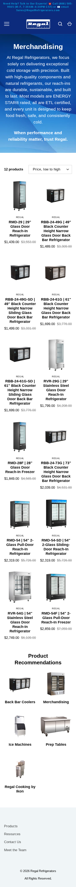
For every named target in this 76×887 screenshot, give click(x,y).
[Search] (60, 23)
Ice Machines (20, 744)
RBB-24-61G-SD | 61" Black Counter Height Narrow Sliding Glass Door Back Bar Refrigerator (20, 392)
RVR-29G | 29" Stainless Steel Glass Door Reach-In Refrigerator (56, 390)
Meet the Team (15, 850)
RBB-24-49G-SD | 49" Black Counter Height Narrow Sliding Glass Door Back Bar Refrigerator (20, 310)
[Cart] (69, 23)
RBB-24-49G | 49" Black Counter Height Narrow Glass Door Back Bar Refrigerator (56, 231)
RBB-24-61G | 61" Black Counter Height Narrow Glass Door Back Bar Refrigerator (56, 308)
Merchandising (56, 702)
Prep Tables (56, 744)
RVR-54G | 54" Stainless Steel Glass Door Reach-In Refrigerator (20, 622)
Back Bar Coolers (20, 702)
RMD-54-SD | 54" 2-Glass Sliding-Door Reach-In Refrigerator (56, 547)
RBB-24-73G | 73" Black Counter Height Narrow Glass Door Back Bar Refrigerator (56, 472)
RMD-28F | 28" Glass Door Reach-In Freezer (20, 467)
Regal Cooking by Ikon (20, 789)
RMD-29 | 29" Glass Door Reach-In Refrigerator (20, 228)
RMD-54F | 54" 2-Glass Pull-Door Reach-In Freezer (56, 617)
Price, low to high (46, 169)
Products (11, 826)
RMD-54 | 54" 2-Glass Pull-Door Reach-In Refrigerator (20, 547)
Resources (12, 834)
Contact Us (12, 842)
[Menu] (6, 23)
